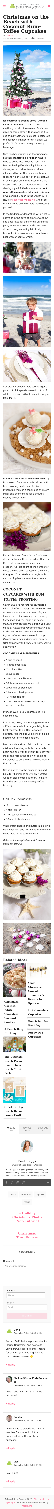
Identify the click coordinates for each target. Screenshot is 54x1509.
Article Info (27, 1129)
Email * (10, 1302)
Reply (11, 1364)
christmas (26, 1194)
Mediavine (27, 1506)
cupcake (40, 1194)
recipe (27, 1202)
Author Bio (11, 1129)
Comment (8, 1261)
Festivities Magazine (23, 199)
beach (13, 1194)
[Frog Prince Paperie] (27, 6)
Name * (11, 1290)
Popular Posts (43, 1129)
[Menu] (4, 6)
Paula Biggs (10, 35)
